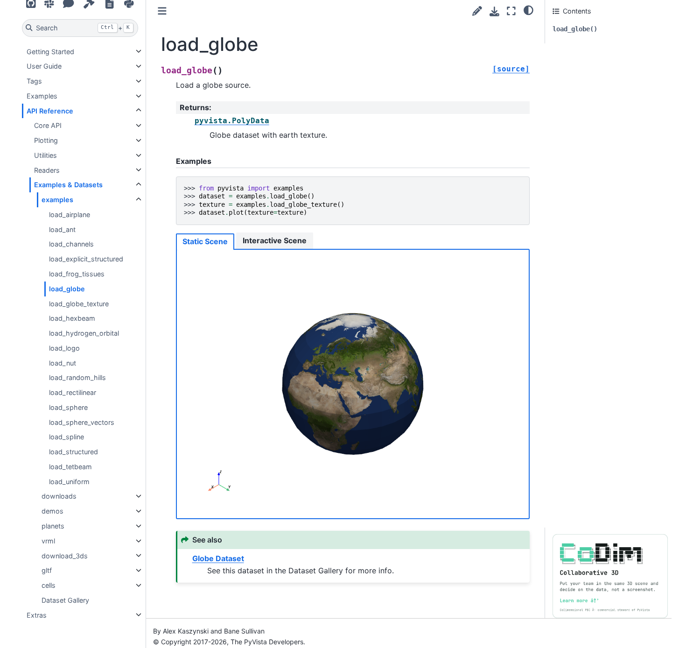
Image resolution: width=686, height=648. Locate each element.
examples (57, 200)
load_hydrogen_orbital (84, 333)
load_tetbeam (70, 467)
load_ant (62, 229)
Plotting (46, 140)
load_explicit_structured (86, 259)
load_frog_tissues (77, 274)
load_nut (62, 362)
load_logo (64, 348)
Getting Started (50, 51)
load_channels (71, 244)
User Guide (44, 66)
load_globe (67, 289)
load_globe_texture (79, 303)
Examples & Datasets (68, 185)
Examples (42, 96)
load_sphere (68, 407)
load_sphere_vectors (81, 422)
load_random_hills (77, 377)
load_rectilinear (72, 392)
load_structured (73, 452)
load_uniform (69, 482)
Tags (34, 81)
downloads (59, 496)
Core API (48, 125)
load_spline (66, 437)
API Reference (50, 110)
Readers (47, 170)
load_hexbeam (72, 318)
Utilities (45, 155)
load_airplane (69, 214)
